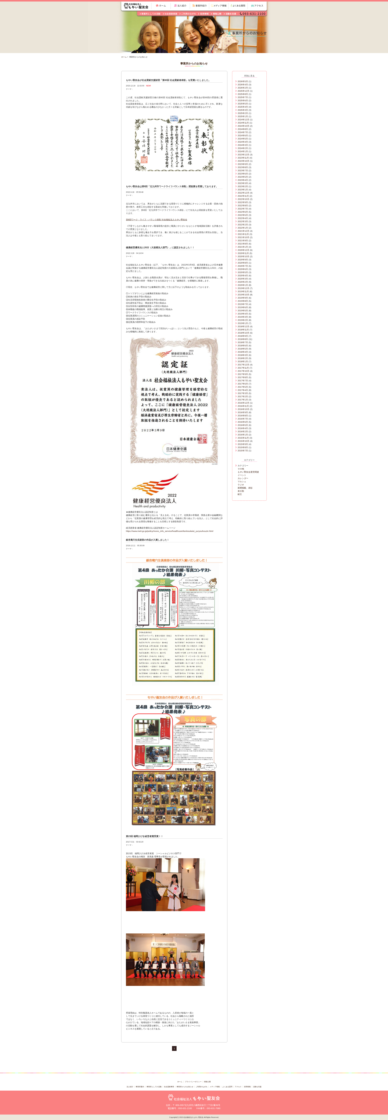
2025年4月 (243, 107)
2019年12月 (243, 288)
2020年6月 (243, 269)
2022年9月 (243, 202)
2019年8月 (243, 301)
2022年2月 (243, 224)
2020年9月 (243, 259)
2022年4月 (243, 218)
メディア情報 (215, 1087)
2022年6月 (243, 212)
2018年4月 (243, 352)
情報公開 (207, 1082)
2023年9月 (243, 164)
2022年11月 (243, 196)
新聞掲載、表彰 (245, 488)
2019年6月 (243, 307)
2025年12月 (243, 91)
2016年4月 (243, 428)
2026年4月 (243, 84)
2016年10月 (243, 409)
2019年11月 (243, 291)
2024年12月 (243, 119)
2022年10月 (243, 199)
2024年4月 (243, 142)
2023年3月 (243, 183)
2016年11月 (243, 406)
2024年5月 (243, 138)
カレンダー (243, 478)
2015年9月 (243, 444)
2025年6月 (243, 100)
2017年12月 (243, 364)
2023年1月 (243, 189)
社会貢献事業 (169, 1087)
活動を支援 (257, 1087)
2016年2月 (243, 431)
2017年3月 (243, 393)
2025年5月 (243, 103)
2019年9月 (243, 298)
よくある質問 (227, 1087)
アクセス (238, 1087)
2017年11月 (243, 368)
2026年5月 (243, 81)
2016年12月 (243, 403)
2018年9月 (243, 336)
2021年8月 (243, 243)
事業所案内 (140, 1087)
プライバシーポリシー (193, 1082)
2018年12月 (243, 326)
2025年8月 (243, 94)
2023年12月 (243, 154)
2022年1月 (243, 228)
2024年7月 (243, 132)
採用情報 (247, 1087)
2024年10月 (243, 126)
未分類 (241, 491)
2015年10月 (243, 441)
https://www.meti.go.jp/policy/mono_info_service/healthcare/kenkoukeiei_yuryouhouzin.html (169, 531)
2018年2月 (243, 358)
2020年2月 (243, 282)
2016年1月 (243, 434)
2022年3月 (243, 221)
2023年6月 (243, 173)
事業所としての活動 (154, 1087)
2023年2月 (243, 186)
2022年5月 (243, 215)
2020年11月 (243, 253)
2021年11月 (243, 234)
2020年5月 (243, 272)
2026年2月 (243, 88)
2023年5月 (243, 177)
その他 (241, 469)
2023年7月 (243, 170)
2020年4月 (243, 275)
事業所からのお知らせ (185, 1087)
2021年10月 (243, 237)
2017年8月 (243, 377)
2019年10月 (243, 294)
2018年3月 (243, 355)
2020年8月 (243, 263)
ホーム (124, 57)
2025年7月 (243, 97)
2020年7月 (243, 266)
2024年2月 (243, 148)
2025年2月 (243, 113)
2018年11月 (243, 329)
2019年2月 (243, 320)
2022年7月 (243, 208)
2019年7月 (243, 304)
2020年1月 (243, 285)
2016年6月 (243, 422)
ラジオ (241, 484)
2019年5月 (243, 310)
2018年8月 (243, 339)
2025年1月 (243, 116)
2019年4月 (243, 314)
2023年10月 (243, 161)
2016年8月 (243, 415)
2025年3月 (243, 110)
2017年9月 (243, 374)
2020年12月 (243, 250)
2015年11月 (243, 438)
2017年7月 (243, 380)
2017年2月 (243, 396)
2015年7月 (243, 450)
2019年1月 (243, 323)
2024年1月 (243, 151)
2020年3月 (243, 278)
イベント (242, 475)
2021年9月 (243, 240)
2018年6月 (243, 345)
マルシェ (242, 481)
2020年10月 (243, 256)
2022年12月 (243, 193)
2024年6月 (243, 135)
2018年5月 (243, 349)
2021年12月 (243, 231)
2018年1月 (243, 361)
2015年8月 (243, 447)
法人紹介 (130, 1087)
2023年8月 (243, 167)
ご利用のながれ (201, 1087)
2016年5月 (243, 425)
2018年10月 (243, 333)
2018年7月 (243, 342)
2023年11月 (243, 158)
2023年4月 (243, 180)
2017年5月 (243, 387)
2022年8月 (243, 205)
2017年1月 (243, 399)
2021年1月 (243, 247)
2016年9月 (243, 412)
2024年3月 (243, 145)
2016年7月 (243, 419)
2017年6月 (243, 384)
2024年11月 (243, 123)
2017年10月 (243, 371)
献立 (240, 494)
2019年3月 (243, 317)
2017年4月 (243, 390)
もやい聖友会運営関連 (248, 472)
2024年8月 (243, 129)
